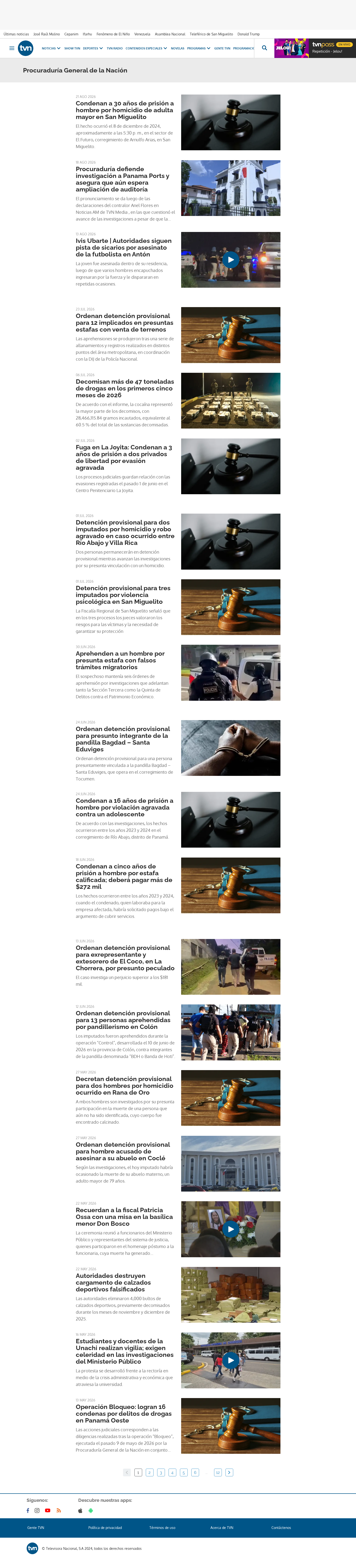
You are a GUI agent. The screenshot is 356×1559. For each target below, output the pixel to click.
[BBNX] (32, 1548)
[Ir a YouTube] (48, 1510)
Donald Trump (249, 34)
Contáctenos (281, 1528)
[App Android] (92, 1510)
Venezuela (142, 34)
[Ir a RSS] (60, 1510)
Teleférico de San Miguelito (211, 34)
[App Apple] (81, 1510)
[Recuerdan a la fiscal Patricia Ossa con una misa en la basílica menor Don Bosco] (230, 1229)
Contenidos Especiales (144, 48)
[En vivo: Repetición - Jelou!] (291, 48)
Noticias (49, 48)
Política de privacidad (105, 1528)
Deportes (90, 48)
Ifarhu (87, 34)
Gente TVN (222, 48)
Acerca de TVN (221, 1528)
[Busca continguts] (264, 48)
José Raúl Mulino (47, 34)
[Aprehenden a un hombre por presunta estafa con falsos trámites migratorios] (230, 672)
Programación (245, 48)
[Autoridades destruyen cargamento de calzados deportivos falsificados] (230, 1295)
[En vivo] (316, 43)
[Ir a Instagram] (38, 1510)
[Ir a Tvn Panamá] (25, 48)
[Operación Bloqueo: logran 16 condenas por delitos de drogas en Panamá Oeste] (230, 1426)
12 (218, 1472)
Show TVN (72, 48)
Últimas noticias (16, 34)
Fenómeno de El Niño (113, 34)
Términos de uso (162, 1528)
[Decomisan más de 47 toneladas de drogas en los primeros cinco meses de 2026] (230, 401)
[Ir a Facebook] (29, 1510)
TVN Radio (115, 48)
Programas (196, 48)
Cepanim (71, 34)
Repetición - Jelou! (327, 51)
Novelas (177, 48)
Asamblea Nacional (170, 34)
